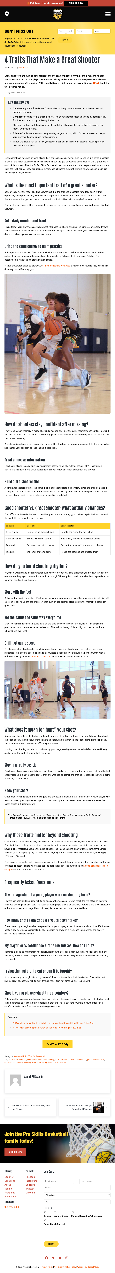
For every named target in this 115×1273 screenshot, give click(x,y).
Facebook (31, 1176)
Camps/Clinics (61, 1216)
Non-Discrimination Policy (65, 1267)
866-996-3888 (11, 1207)
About (7, 1184)
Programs (9, 1192)
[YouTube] (60, 1257)
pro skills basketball (95, 1059)
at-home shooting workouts (56, 265)
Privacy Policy (47, 1267)
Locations (9, 1180)
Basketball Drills (20, 1056)
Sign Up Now (76, 3)
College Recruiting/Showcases (86, 1216)
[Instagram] (66, 1257)
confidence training (46, 1059)
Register (8, 1176)
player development (77, 1059)
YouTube (30, 1184)
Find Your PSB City (57, 1044)
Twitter (30, 1188)
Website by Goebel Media (88, 1267)
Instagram (31, 1180)
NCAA (96, 83)
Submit (65, 40)
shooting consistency (13, 1063)
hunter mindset (61, 1059)
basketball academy (18, 1059)
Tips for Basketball (36, 1056)
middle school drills (42, 656)
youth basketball (58, 1063)
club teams (32, 1059)
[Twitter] (53, 1257)
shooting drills (30, 1063)
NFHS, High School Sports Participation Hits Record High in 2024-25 (47, 1027)
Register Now (15, 1152)
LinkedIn (30, 1192)
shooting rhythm (44, 1063)
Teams (8, 1188)
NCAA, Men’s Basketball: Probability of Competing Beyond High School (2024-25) (53, 1023)
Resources (10, 1196)
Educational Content (54, 1224)
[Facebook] (46, 1257)
